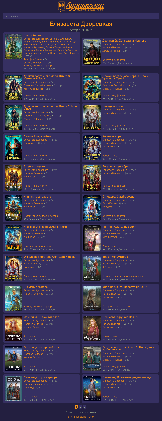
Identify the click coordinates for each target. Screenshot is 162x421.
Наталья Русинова (34, 47)
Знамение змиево (36, 286)
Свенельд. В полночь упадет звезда (126, 377)
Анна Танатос (71, 53)
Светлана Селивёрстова (37, 85)
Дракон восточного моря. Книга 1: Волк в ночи (50, 107)
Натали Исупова (33, 53)
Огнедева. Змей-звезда (118, 196)
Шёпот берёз (32, 35)
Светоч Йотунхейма (37, 136)
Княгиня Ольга (109, 146)
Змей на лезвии (34, 166)
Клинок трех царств (37, 196)
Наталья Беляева (112, 47)
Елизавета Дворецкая (81, 23)
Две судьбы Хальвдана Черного (124, 40)
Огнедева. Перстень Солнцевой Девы (49, 256)
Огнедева (107, 206)
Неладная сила (112, 106)
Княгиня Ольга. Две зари (119, 226)
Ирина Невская (41, 44)
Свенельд (107, 267)
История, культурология (38, 246)
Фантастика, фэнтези (114, 59)
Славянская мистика (34, 62)
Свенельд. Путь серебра (40, 377)
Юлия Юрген (109, 203)
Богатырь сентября (115, 166)
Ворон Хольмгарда (115, 256)
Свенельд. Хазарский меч (41, 347)
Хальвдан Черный (111, 50)
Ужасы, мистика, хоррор (38, 65)
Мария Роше (31, 41)
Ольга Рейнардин (67, 50)
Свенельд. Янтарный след (41, 317)
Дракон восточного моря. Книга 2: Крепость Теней (125, 77)
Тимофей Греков (33, 59)
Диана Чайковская (61, 44)
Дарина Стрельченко (51, 41)
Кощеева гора (112, 136)
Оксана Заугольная (60, 38)
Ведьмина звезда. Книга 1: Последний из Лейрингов (128, 348)
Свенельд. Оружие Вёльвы (120, 317)
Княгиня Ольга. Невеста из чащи (124, 286)
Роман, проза (109, 155)
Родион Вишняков (46, 50)
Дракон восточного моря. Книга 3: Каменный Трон (47, 77)
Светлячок (30, 143)
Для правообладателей (81, 416)
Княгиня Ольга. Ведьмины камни (46, 226)
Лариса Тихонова (55, 47)
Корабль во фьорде (33, 88)
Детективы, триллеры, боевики (41, 215)
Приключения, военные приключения (123, 276)
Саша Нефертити (52, 53)
